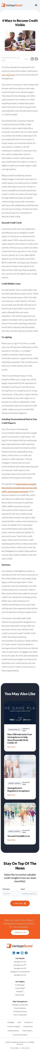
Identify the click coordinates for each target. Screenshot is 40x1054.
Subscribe (18, 903)
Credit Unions (28, 1026)
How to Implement (20, 1015)
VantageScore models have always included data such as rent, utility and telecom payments (19, 488)
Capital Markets (13, 1031)
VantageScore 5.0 (20, 968)
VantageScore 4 (20, 965)
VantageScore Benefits (20, 1005)
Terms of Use (25, 1048)
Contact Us (20, 932)
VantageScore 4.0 (20, 962)
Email (23, 889)
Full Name (6, 889)
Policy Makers (27, 1031)
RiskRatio (20, 991)
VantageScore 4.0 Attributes (20, 972)
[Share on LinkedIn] (32, 59)
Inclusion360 (20, 988)
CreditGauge (20, 985)
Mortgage (10, 1022)
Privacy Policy (14, 1048)
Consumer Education (20, 1035)
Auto (19, 1022)
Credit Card (28, 1022)
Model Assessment (20, 1011)
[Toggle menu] (36, 5)
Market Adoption (20, 1008)
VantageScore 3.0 (20, 975)
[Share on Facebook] (36, 59)
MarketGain (20, 995)
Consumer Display (13, 1026)
